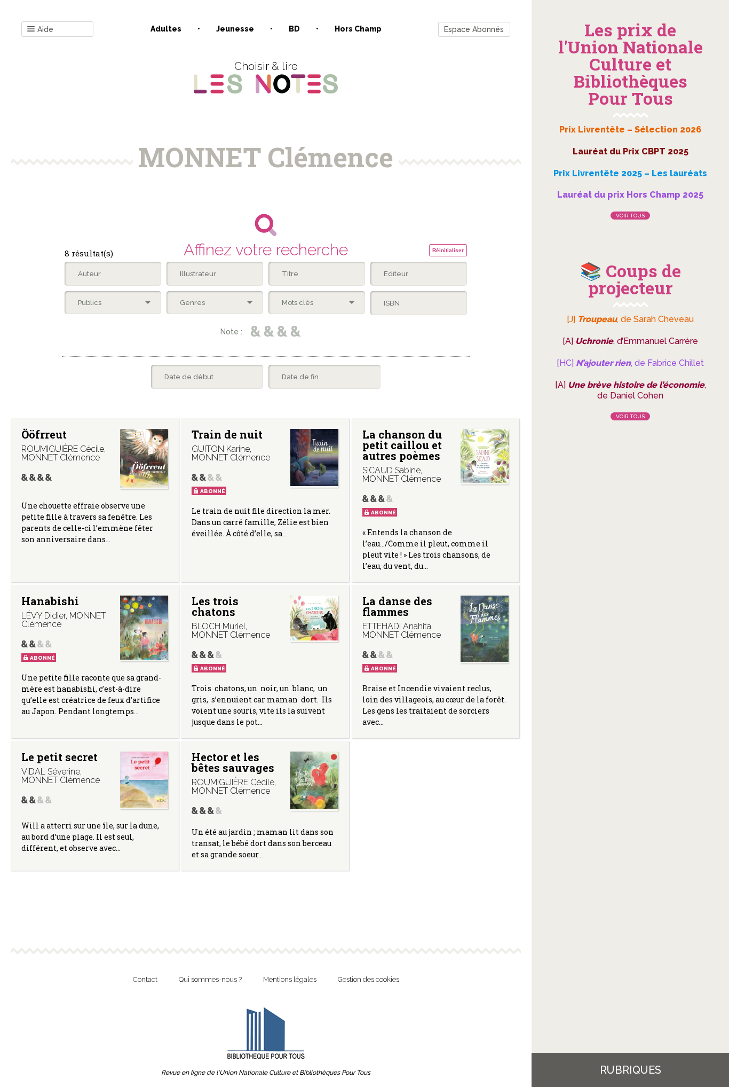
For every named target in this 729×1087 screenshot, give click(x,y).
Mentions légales (289, 979)
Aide (45, 29)
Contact (145, 979)
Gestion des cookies (368, 979)
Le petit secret (59, 757)
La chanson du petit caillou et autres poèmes (402, 445)
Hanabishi (50, 601)
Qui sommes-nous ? (210, 979)
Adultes (165, 29)
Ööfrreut (44, 434)
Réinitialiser (448, 250)
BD (294, 29)
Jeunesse (235, 29)
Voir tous (630, 215)
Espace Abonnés (474, 29)
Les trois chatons (215, 606)
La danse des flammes (397, 606)
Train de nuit (227, 434)
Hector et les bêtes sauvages (233, 762)
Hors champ (358, 29)
